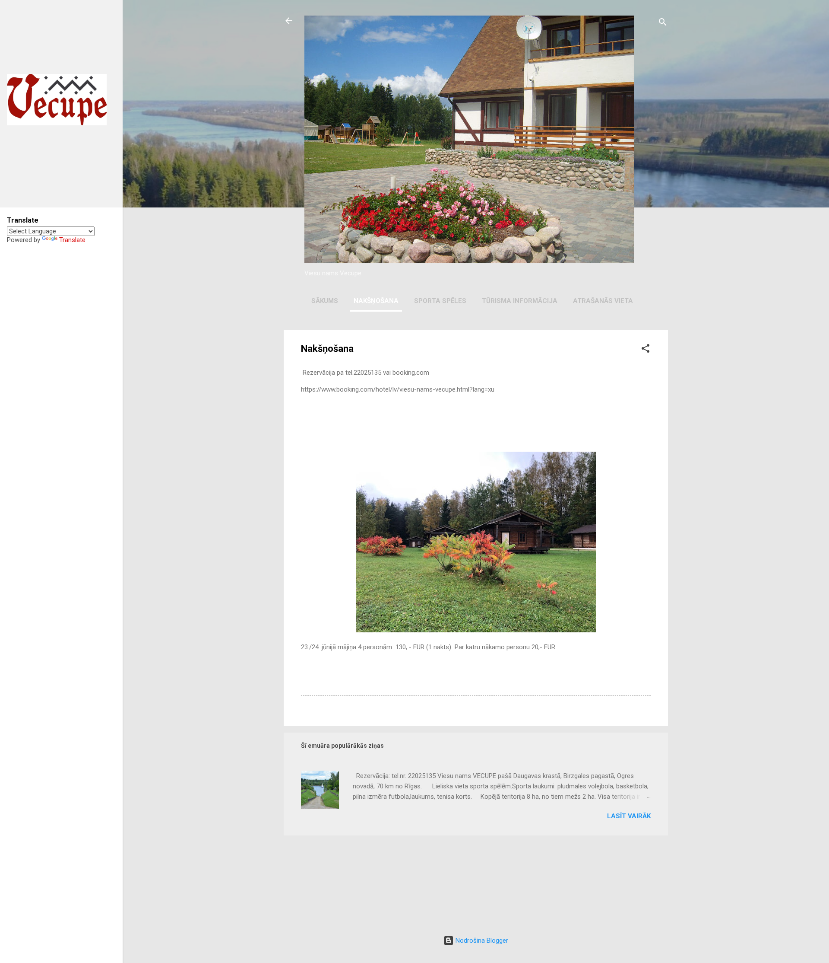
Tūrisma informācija (519, 301)
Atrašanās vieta (603, 301)
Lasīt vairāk (629, 816)
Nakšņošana (376, 301)
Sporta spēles (440, 301)
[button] (645, 350)
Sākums (324, 301)
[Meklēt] (663, 23)
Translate (72, 240)
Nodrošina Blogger (481, 940)
